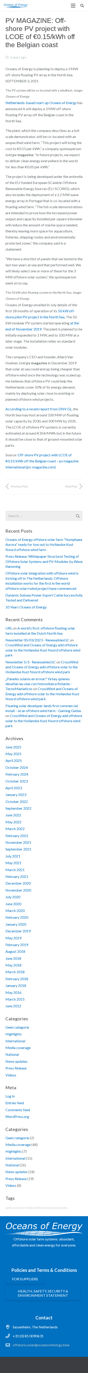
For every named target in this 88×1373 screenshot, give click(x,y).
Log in (10, 1096)
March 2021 (15, 870)
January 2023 (15, 794)
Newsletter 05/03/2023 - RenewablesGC (37, 640)
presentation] (53, 1207)
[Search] (82, 5)
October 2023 (16, 781)
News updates (16, 1061)
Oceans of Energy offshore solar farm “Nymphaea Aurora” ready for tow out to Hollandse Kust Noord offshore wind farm (43, 544)
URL (8, 628)
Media (30, 1207)
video (64, 1207)
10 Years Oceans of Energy (26, 607)
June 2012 (13, 1006)
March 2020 (15, 910)
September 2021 (18, 849)
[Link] (16, 5)
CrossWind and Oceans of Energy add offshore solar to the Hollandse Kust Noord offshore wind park (42, 650)
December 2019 (18, 931)
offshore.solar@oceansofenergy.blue (41, 1345)
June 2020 (13, 904)
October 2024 (16, 767)
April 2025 (13, 760)
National (12, 1054)
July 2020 (12, 897)
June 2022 (13, 815)
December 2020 (18, 883)
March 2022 (15, 828)
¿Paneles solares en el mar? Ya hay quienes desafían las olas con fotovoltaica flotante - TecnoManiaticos (38, 684)
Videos (10, 1075)
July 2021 (12, 856)
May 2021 (13, 863)
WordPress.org (17, 1116)
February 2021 (16, 876)
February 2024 (16, 774)
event (22, 1207)
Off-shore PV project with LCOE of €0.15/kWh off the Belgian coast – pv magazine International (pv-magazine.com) (42, 461)
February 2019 (16, 944)
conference (12, 1207)
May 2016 (13, 992)
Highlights (13, 1034)
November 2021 (18, 842)
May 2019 (13, 938)
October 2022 (16, 801)
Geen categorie (17, 1027)
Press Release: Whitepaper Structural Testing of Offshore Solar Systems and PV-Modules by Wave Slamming (44, 561)
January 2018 (15, 985)
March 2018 (15, 972)
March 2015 (15, 999)
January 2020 (15, 924)
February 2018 (16, 979)
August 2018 (15, 951)
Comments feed (17, 1110)
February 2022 (16, 835)
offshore (39, 1207)
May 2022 (13, 822)
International (15, 1041)
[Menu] (73, 5)
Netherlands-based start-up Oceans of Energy (41, 103)
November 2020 (18, 890)
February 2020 (16, 917)
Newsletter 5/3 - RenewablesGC (30, 662)
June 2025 (13, 747)
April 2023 (13, 788)
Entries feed (14, 1103)
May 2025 (13, 754)
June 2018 (13, 958)
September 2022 (18, 808)
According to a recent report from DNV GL (38, 409)
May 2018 (13, 965)
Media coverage (18, 1047)
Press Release (16, 1068)
